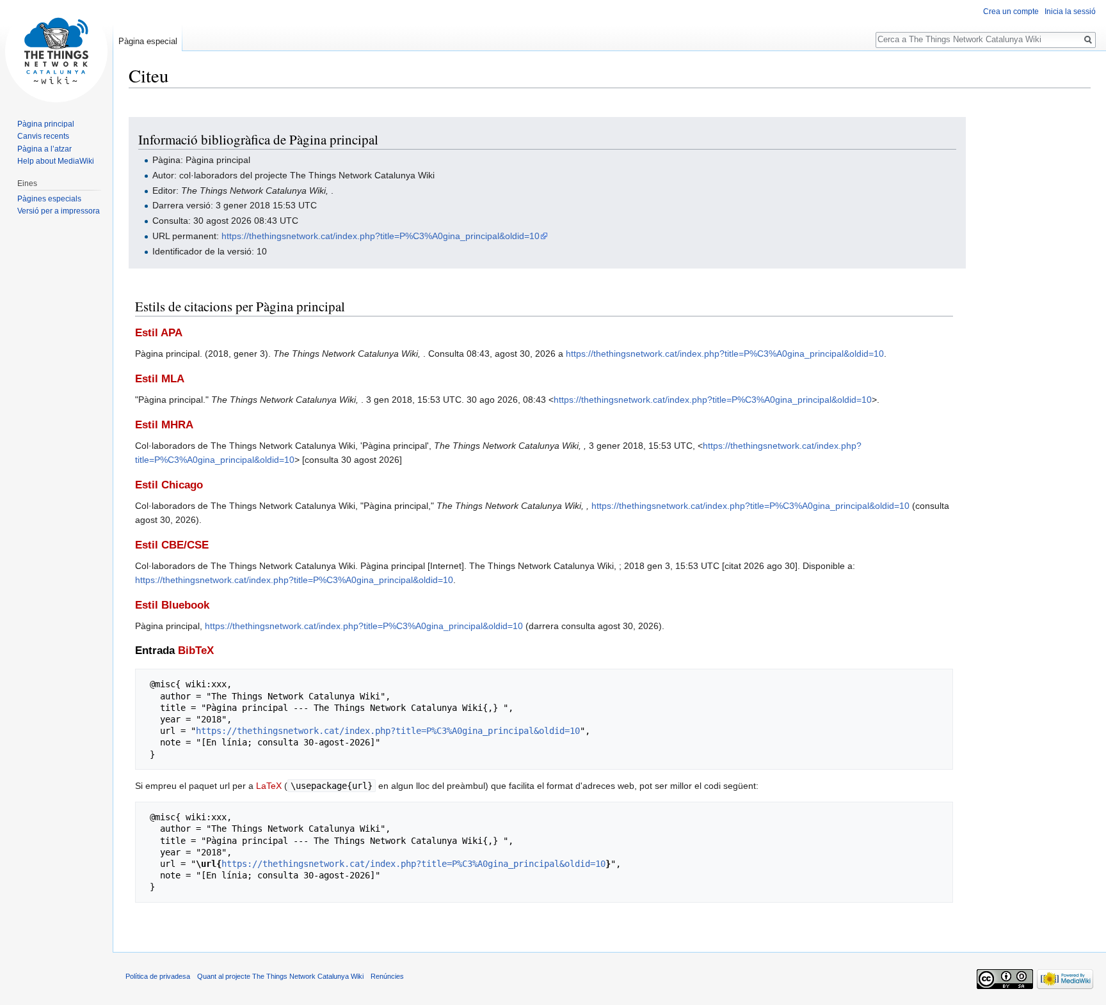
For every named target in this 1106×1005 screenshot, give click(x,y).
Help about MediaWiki (55, 161)
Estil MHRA (164, 425)
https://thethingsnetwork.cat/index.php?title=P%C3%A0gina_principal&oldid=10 (380, 236)
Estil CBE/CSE (172, 545)
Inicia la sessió (1070, 11)
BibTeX (196, 650)
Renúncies (387, 976)
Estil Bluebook (172, 605)
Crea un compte (1011, 11)
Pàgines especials (49, 198)
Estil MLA (159, 379)
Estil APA (158, 333)
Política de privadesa (157, 976)
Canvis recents (43, 136)
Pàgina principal (45, 124)
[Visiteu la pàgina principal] (56, 51)
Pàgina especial (147, 41)
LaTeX (269, 786)
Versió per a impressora (58, 210)
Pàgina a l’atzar (44, 148)
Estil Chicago (169, 485)
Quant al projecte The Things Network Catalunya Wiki (280, 976)
